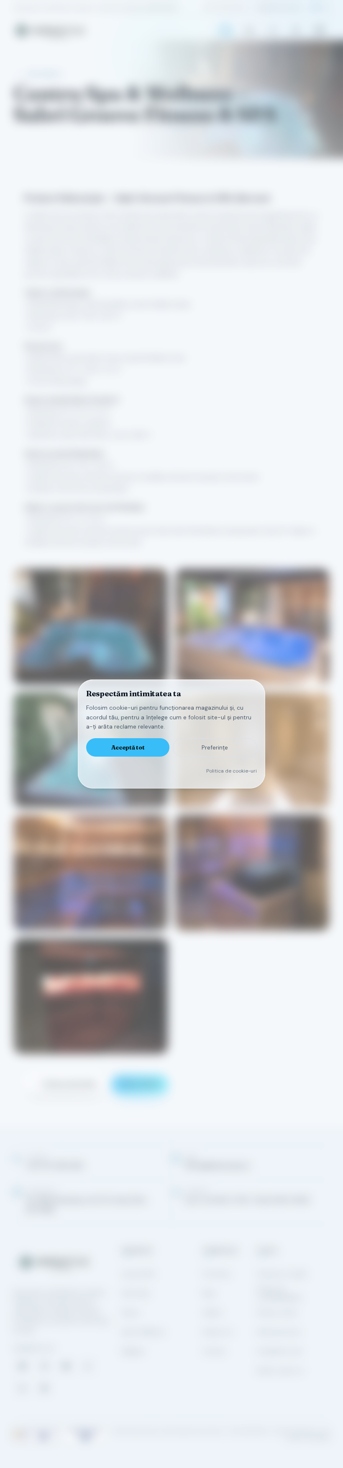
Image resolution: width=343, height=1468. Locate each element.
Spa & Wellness (143, 1332)
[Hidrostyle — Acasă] (49, 30)
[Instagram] (44, 1366)
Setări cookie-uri (280, 1370)
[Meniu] (320, 31)
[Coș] (249, 31)
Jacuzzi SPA (138, 1274)
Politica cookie (277, 1312)
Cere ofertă (140, 1084)
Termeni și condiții (281, 1274)
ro (315, 7)
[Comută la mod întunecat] (296, 31)
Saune (130, 1312)
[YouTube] (66, 1366)
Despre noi (218, 1332)
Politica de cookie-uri (231, 771)
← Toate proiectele (65, 1084)
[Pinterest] (44, 1388)
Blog (209, 1293)
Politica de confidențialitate (279, 1293)
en (326, 7)
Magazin (133, 1351)
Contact (214, 1351)
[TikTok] (88, 1366)
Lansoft (321, 1437)
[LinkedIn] (22, 1388)
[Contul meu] (273, 31)
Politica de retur (279, 1332)
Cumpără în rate (279, 1351)
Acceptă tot (128, 747)
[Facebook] (22, 1366)
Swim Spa (135, 1293)
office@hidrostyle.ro (279, 7)
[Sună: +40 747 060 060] (226, 31)
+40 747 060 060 (224, 7)
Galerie (212, 1312)
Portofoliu (216, 1274)
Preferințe (215, 747)
